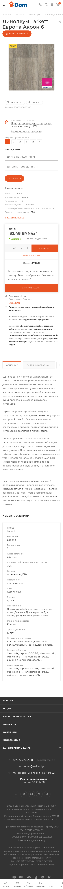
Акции (6, 708)
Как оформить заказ (16, 748)
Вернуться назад (18, 33)
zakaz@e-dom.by (34, 766)
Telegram (23, 794)
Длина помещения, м (21, 157)
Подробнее (14, 302)
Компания (9, 732)
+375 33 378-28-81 (23, 760)
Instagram (16, 794)
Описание (12, 365)
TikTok (47, 794)
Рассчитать (14, 178)
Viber (39, 794)
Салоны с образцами (39, 365)
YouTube (31, 794)
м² (14, 248)
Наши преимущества (16, 716)
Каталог (8, 700)
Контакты (9, 724)
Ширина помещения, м (22, 166)
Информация (11, 740)
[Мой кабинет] (52, 4)
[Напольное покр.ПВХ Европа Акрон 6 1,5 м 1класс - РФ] (31, 67)
